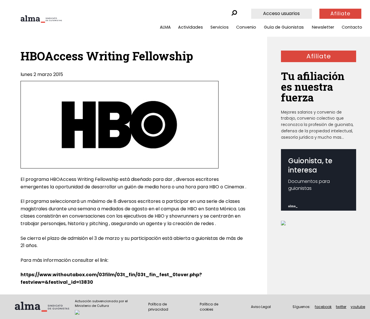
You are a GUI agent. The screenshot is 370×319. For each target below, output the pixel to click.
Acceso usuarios (281, 13)
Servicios (219, 27)
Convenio (246, 27)
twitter (341, 306)
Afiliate (340, 13)
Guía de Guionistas (284, 27)
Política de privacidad (158, 307)
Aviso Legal (261, 306)
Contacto (352, 27)
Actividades (190, 27)
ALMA (165, 27)
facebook (323, 306)
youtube (358, 306)
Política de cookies (209, 307)
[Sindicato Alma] (41, 19)
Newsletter (323, 27)
